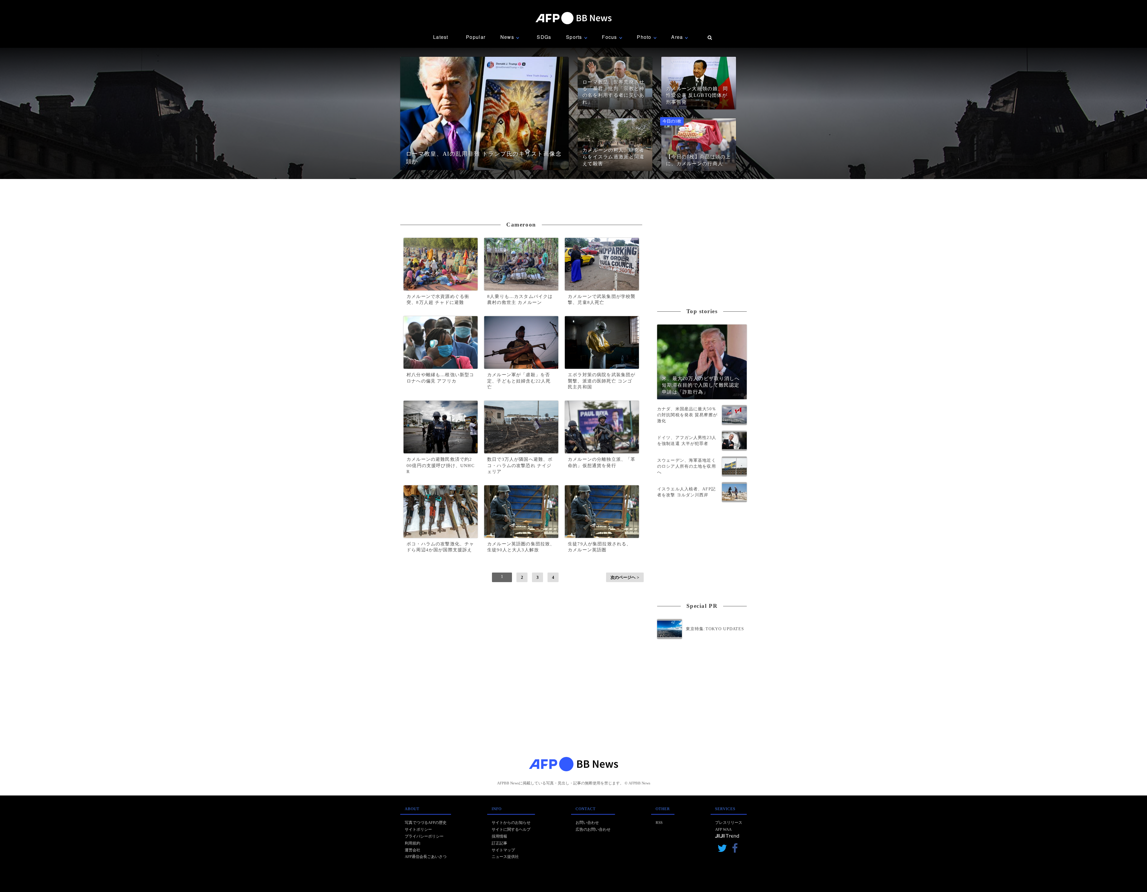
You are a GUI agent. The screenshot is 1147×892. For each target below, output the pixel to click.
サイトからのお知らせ (511, 822)
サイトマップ (503, 850)
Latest (440, 36)
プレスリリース (728, 822)
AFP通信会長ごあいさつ (426, 856)
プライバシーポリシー (424, 836)
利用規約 (412, 843)
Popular (475, 36)
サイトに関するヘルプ (511, 829)
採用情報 (499, 836)
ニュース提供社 (505, 856)
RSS (659, 822)
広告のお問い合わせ (593, 829)
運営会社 (412, 850)
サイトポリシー (418, 829)
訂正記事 (499, 843)
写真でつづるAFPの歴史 (426, 822)
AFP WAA (723, 829)
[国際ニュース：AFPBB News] (573, 18)
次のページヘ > (625, 577)
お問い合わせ (587, 822)
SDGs (544, 36)
